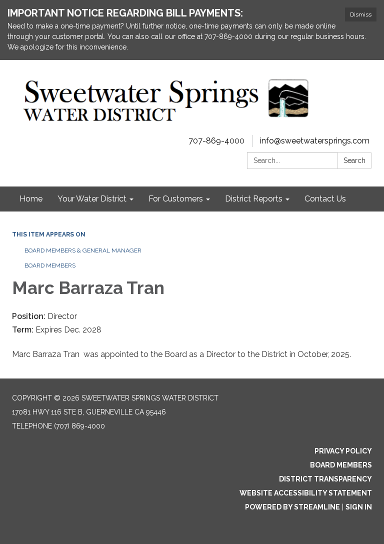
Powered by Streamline (292, 507)
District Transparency (325, 479)
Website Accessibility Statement (306, 493)
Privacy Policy (343, 451)
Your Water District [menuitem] (92, 199)
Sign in (359, 507)
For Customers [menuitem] (175, 199)
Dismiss (361, 14)
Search (355, 160)
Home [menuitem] (31, 199)
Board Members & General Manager (83, 250)
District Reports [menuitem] (253, 199)
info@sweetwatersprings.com (315, 141)
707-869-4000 (216, 141)
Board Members (50, 265)
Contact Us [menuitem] (325, 199)
